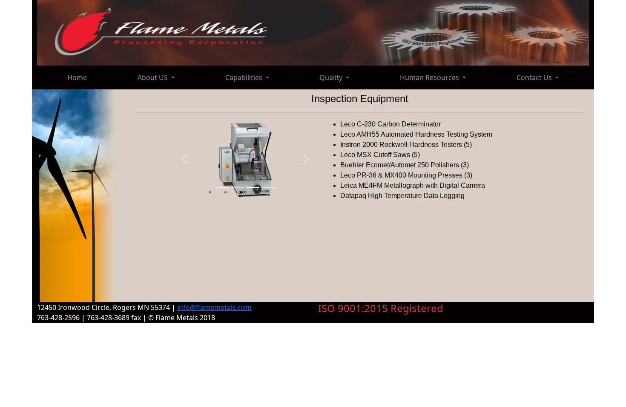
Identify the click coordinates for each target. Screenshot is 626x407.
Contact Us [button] (535, 77)
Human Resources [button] (430, 77)
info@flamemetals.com (214, 307)
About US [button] (153, 77)
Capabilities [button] (244, 77)
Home (77, 77)
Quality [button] (331, 77)
